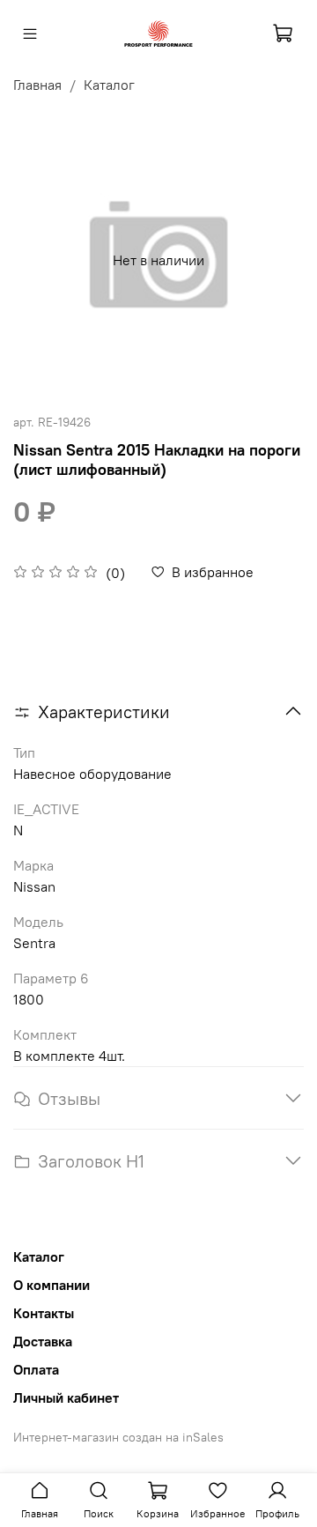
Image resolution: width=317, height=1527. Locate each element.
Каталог (109, 84)
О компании (51, 1285)
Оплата (36, 1369)
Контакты (43, 1313)
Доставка (42, 1341)
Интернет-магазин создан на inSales (118, 1437)
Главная (37, 84)
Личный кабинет (66, 1397)
